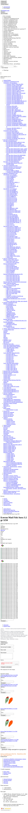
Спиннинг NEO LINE (11, 106)
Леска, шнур (6, 430)
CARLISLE (9, 311)
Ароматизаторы (7, 468)
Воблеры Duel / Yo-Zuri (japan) (10, 371)
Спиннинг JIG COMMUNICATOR (14, 111)
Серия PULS (9, 213)
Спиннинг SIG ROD (11, 129)
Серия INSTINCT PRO (12, 236)
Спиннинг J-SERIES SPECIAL (13, 115)
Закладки (5, 781)
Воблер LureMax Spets (8, 451)
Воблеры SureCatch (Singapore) (10, 372)
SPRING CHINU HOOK (12, 316)
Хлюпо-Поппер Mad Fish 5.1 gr (11, 391)
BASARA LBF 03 (10, 354)
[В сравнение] (2, 525)
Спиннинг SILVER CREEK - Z (14, 99)
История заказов (7, 780)
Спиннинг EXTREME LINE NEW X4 (15, 138)
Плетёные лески (7, 287)
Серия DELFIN (10, 203)
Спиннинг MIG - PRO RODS (13, 110)
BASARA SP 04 (10, 360)
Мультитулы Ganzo (8, 413)
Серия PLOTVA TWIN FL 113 (13, 227)
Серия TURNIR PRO (11, 249)
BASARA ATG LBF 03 (11, 355)
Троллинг (5, 489)
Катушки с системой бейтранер (11, 161)
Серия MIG (9, 207)
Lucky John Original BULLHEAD (11, 345)
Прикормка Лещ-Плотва (9, 470)
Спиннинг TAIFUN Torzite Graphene (15, 90)
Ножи (4, 407)
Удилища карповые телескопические (12, 166)
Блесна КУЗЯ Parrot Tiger (12, 269)
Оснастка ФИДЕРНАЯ (12, 482)
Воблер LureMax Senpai (9, 449)
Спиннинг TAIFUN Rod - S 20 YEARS (15, 93)
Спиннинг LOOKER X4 (12, 137)
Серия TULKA (10, 223)
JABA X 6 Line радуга (11, 289)
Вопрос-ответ (6, 626)
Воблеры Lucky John (8, 343)
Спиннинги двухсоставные (10, 82)
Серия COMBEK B (11, 196)
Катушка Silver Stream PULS (13, 160)
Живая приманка (7, 473)
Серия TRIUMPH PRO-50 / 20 (13, 219)
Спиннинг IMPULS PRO (12, 117)
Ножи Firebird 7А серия (12, 409)
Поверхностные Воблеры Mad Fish (12, 380)
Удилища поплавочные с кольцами (12, 168)
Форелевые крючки (8, 439)
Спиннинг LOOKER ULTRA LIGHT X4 (16, 134)
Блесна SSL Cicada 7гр (11, 261)
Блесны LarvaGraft (7, 443)
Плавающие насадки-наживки (10, 469)
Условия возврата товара (9, 762)
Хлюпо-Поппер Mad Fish (9, 389)
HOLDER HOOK (10, 312)
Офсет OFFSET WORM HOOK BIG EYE (16, 320)
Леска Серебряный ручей (9, 285)
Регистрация (6, 8)
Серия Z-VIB (9, 257)
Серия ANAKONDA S (11, 195)
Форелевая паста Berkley (9, 438)
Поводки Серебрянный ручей (10, 479)
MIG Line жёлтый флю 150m (13, 292)
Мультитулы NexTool (8, 415)
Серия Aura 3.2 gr (7, 512)
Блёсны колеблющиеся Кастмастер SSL (13, 274)
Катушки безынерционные (10, 141)
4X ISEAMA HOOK (11, 305)
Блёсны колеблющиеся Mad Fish (14, 464)
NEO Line (8, 294)
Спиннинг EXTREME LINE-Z (13, 121)
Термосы (5, 417)
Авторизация (6, 6)
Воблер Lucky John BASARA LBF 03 (12, 444)
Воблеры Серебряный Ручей (10, 173)
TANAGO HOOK (10, 318)
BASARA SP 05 (10, 362)
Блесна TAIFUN (10, 272)
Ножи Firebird (6, 408)
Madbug (5, 382)
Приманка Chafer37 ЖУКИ (10, 403)
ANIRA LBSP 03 (10, 350)
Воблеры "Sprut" (7, 340)
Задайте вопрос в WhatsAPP (10, 765)
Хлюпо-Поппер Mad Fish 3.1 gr (11, 390)
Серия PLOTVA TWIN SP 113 (13, 230)
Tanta (4, 334)
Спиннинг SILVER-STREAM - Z (14, 95)
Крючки (5, 429)
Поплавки (5, 474)
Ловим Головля (7, 425)
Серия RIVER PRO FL (11, 214)
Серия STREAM (10, 183)
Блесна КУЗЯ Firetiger (11, 266)
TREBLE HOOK (10, 327)
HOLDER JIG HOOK (11, 324)
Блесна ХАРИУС (10, 271)
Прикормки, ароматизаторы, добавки (12, 466)
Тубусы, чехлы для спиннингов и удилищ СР (14, 328)
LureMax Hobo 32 (10, 455)
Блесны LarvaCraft (7, 398)
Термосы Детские (10, 421)
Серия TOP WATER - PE (12, 186)
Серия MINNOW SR (11, 209)
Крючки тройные (7, 325)
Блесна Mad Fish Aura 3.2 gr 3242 (9, 685)
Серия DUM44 (9, 178)
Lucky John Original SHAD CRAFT (11, 346)
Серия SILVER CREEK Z (12, 217)
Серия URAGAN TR (11, 252)
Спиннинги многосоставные (10, 130)
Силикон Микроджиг (8, 329)
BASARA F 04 (9, 356)
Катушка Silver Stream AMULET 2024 (15, 142)
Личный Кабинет (7, 779)
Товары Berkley (7, 80)
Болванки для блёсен (11, 465)
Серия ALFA (9, 395)
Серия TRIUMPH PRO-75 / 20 (13, 221)
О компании (6, 501)
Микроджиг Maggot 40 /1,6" (13, 442)
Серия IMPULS (10, 205)
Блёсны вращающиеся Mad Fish (14, 462)
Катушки (5, 427)
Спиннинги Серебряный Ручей (11, 81)
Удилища (5, 434)
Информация (4, 756)
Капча (2, 660)
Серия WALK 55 (10, 187)
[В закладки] (1, 525)
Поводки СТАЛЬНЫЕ (11, 483)
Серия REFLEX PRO (11, 243)
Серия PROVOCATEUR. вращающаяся (13, 402)
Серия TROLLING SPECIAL (13, 247)
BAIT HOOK (9, 306)
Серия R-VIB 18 (10, 239)
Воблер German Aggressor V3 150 (11, 491)
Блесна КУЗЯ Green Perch (12, 267)
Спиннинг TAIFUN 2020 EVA (13, 94)
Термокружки (9, 420)
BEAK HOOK (9, 307)
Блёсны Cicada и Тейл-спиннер (11, 259)
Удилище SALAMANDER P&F (14, 172)
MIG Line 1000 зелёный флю (13, 291)
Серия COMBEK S (11, 177)
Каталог (3, 12)
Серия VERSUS (10, 253)
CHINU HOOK (10, 309)
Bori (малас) (6, 342)
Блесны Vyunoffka (7, 393)
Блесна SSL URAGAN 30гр (13, 279)
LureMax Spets (9, 460)
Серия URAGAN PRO (11, 250)
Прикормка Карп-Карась (9, 471)
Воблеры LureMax (7, 452)
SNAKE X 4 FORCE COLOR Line (14, 296)
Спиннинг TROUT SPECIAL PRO (14, 84)
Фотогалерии (6, 503)
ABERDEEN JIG (10, 323)
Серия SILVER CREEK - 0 (12, 182)
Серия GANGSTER (11, 232)
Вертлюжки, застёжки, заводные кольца (16, 488)
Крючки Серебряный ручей (10, 302)
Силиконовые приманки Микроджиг (12, 440)
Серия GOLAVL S (10, 235)
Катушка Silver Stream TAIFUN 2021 (15, 157)
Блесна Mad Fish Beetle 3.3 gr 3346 (9, 741)
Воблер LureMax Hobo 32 (9, 447)
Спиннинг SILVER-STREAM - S (14, 98)
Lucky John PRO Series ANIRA (10, 347)
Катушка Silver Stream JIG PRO (14, 143)
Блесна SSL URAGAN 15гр (13, 276)
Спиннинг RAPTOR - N (12, 107)
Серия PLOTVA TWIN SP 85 (13, 212)
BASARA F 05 (9, 358)
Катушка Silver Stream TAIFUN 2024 (15, 145)
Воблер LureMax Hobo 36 (9, 448)
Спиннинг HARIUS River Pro (13, 119)
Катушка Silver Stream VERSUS (14, 159)
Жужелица (6, 404)
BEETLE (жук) (7, 341)
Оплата (5, 498)
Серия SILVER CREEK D (12, 231)
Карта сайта (6, 771)
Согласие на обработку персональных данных (14, 759)
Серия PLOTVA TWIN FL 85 (13, 210)
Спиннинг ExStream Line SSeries (14, 123)
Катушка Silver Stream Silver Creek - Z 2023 (16, 148)
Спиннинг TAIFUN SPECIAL (13, 92)
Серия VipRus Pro (10, 254)
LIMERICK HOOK (11, 314)
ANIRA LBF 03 (10, 349)
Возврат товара (7, 773)
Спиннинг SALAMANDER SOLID (15, 102)
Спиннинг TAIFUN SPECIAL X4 (14, 133)
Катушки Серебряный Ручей (10, 139)
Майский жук (6, 406)
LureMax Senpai (10, 458)
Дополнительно (4, 776)
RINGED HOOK (10, 315)
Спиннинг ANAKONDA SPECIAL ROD (16, 124)
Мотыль (5, 337)
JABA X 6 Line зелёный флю (13, 288)
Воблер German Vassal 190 (9, 492)
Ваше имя (3, 644)
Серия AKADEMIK (11, 190)
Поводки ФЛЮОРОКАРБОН (13, 484)
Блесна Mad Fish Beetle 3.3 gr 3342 (9, 731)
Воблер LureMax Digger (9, 446)
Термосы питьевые (11, 424)
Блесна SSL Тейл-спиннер (12, 262)
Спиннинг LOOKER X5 (12, 135)
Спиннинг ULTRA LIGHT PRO (14, 85)
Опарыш (5, 338)
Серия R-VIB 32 (10, 241)
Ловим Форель (7, 435)
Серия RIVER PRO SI (11, 244)
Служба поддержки (5, 769)
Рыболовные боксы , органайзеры (11, 493)
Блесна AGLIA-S (10, 265)
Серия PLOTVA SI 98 (11, 200)
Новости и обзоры (7, 502)
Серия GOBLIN (10, 179)
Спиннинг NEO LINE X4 (12, 132)
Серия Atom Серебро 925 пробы (11, 386)
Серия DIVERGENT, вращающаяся (12, 400)
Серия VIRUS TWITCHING (13, 256)
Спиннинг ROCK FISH (12, 108)
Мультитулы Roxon (8, 416)
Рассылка (5, 783)
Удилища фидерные (8, 169)
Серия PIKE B (9, 181)
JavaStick (5, 331)
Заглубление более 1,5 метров (10, 226)
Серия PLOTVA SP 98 (11, 199)
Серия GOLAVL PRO (11, 234)
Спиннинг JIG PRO (11, 113)
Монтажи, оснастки (8, 437)
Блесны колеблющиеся (9, 394)
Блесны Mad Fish (7, 384)
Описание (5, 625)
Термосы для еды (10, 422)
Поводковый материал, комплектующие (13, 487)
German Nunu (6, 377)
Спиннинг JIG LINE (11, 112)
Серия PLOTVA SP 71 (11, 201)
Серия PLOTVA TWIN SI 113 (13, 228)
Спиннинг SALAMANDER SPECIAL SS (16, 101)
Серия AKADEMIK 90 (11, 191)
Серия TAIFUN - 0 (10, 185)
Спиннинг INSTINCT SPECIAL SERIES (16, 116)
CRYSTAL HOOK (10, 310)
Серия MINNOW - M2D (12, 208)
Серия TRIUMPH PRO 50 (12, 218)
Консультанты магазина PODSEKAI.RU (13, 766)
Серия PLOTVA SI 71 (11, 197)
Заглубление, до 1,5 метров (10, 188)
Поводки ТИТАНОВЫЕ (12, 486)
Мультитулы (6, 411)
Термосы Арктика (7, 418)
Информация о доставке (9, 761)
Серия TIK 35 (9, 245)
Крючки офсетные (7, 319)
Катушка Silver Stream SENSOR (14, 156)
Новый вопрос (4, 642)
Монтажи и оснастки (8, 431)
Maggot (5, 332)
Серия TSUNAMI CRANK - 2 (13, 248)
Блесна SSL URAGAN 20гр (13, 278)
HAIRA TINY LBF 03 (11, 368)
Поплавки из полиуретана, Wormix (12, 477)
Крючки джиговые (8, 322)
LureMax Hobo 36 (10, 456)
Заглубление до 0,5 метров (9, 174)
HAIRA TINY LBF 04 (11, 369)
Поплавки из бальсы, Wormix (10, 475)
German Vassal (6, 378)
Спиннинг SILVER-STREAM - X (14, 97)
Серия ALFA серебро (11, 396)
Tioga (4, 336)
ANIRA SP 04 (9, 351)
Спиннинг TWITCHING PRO (13, 89)
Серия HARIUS (10, 204)
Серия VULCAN (10, 225)
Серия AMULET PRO (11, 194)
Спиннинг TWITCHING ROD (13, 86)
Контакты (5, 774)
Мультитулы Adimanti (8, 412)
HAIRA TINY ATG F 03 (12, 364)
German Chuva (6, 376)
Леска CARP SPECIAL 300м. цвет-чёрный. (16, 301)
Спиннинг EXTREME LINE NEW (14, 120)
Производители (7, 505)
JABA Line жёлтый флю (12, 297)
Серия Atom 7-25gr (8, 385)
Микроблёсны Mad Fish (9, 461)
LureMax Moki (9, 457)
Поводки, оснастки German (10, 480)
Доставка (5, 500)
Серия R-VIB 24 (10, 240)
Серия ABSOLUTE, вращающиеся (11, 399)
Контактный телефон (6, 647)
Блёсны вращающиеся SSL (10, 263)
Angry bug (5, 381)
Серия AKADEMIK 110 (12, 192)
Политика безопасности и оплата (11, 760)
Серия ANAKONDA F (11, 176)
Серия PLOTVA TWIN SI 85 (13, 238)
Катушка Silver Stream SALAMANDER (15, 155)
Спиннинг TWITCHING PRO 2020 (15, 88)
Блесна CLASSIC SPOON (12, 284)
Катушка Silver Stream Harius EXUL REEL (16, 150)
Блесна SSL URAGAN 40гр (13, 280)
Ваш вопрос (3, 652)
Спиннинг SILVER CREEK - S (14, 128)
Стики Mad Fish (7, 387)
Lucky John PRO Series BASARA (11, 353)
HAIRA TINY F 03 (10, 365)
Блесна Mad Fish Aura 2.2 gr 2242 (9, 676)
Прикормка (6, 433)
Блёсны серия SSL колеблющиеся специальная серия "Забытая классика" (14, 282)
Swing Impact (6, 333)
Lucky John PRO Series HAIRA (10, 363)
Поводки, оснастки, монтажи (10, 478)
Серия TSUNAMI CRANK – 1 (13, 222)
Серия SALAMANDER (12, 216)
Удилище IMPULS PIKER (12, 170)
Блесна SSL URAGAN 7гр (12, 275)
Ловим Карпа (6, 426)
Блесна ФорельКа (10, 270)
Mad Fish (3, 530)
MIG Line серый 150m (11, 293)
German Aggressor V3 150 (9, 374)
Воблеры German (7, 373)
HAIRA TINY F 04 (10, 367)
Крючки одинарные (8, 303)
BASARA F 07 (9, 359)
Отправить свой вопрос (6, 667)
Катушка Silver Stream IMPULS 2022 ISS (16, 151)
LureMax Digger (10, 453)
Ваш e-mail (3, 649)
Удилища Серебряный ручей (10, 165)
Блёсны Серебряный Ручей (10, 258)
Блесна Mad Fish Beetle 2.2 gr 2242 (9, 708)
